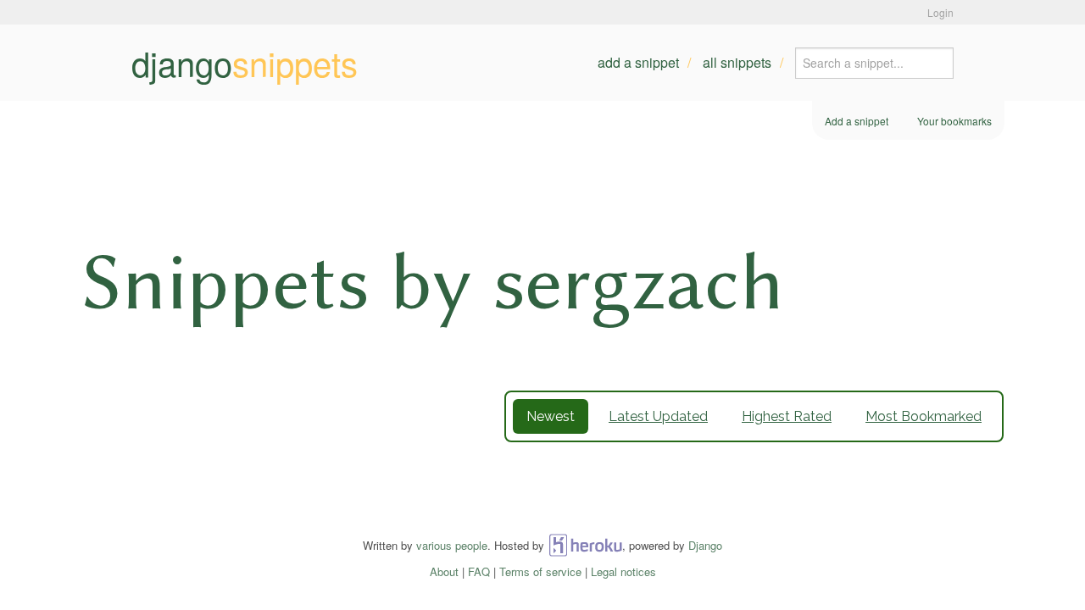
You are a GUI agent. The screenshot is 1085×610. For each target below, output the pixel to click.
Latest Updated (658, 416)
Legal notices (623, 571)
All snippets (737, 62)
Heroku (585, 545)
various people (451, 545)
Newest (550, 416)
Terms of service (540, 571)
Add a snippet (638, 62)
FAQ (479, 571)
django (244, 63)
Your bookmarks (954, 121)
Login (940, 12)
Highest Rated (787, 416)
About (444, 571)
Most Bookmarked (923, 416)
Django (705, 545)
